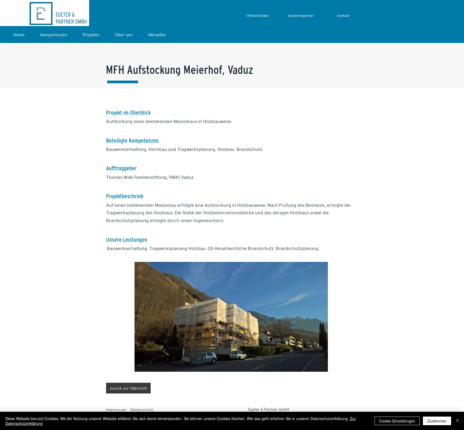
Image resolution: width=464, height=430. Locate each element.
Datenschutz (142, 409)
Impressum (116, 409)
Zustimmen (437, 421)
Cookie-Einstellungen (397, 421)
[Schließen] (457, 421)
